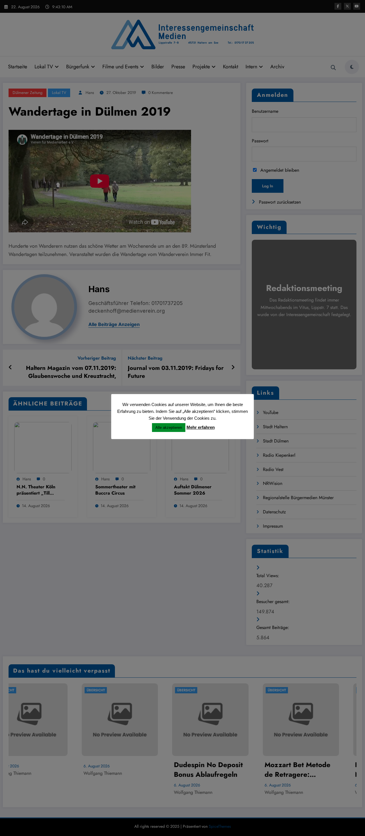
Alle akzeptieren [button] (168, 427)
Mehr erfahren (200, 427)
